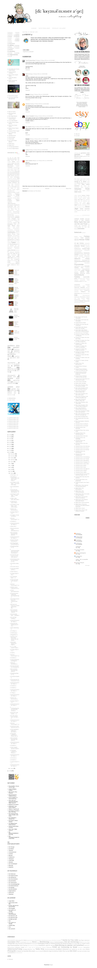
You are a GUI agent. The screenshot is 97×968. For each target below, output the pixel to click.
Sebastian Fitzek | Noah (81, 467)
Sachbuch (84, 232)
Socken (9, 234)
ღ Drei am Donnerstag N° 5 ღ (14, 655)
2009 (10, 770)
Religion (88, 298)
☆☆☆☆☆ (86, 215)
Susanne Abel (77, 190)
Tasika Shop (39, 949)
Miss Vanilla (28, 126)
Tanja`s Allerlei (29, 160)
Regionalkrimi (77, 266)
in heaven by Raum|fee (22, 951)
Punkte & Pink (79, 536)
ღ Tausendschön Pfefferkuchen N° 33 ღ (14, 624)
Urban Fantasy (85, 270)
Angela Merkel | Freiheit (81, 322)
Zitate (14, 253)
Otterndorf (44, 947)
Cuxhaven (15, 168)
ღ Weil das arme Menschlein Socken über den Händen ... (14, 638)
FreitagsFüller (11, 943)
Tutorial (9, 242)
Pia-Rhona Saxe (81, 205)
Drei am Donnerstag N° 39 (16, 338)
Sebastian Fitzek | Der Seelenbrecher (80, 455)
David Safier (79, 180)
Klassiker (76, 255)
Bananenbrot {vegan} (13, 95)
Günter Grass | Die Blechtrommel (80, 364)
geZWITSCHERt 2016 (13, 423)
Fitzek (9, 181)
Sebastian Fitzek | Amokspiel (82, 425)
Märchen (76, 239)
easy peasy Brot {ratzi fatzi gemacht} (13, 98)
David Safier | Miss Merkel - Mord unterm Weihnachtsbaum (82, 330)
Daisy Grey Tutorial (11, 171)
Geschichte (76, 290)
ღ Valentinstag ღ (13, 632)
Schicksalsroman (86, 269)
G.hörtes (10, 36)
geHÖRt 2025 (82, 155)
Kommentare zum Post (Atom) (34, 190)
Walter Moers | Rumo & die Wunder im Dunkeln (81, 510)
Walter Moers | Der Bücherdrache (80, 489)
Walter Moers (77, 192)
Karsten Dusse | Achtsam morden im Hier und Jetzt (81, 376)
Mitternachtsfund (11, 947)
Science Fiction (77, 270)
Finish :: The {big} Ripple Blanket (16, 303)
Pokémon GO (16, 220)
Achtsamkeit (77, 284)
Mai (11, 467)
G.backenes (10, 32)
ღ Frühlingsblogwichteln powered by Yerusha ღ (14, 709)
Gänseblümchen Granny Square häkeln (14, 69)
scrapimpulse (79, 556)
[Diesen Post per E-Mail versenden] (23, 50)
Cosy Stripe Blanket (13, 120)
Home (18, 197)
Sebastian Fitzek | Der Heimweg (82, 446)
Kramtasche (16, 204)
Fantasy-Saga (86, 248)
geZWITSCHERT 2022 (14, 421)
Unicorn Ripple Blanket (14, 148)
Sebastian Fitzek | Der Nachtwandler (80, 452)
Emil (18, 178)
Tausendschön (11, 239)
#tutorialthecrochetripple (56, 940)
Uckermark (76, 301)
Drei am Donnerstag (71, 942)
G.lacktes (9, 39)
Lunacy (27, 149)
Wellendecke (17, 248)
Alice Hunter (77, 178)
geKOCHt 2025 (86, 156)
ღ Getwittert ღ (13, 521)
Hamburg (9, 193)
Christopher (10, 167)
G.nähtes (11, 45)
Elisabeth (14, 178)
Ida (78, 943)
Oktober (12, 457)
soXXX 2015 (12, 383)
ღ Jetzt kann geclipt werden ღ (14, 569)
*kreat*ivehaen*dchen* (31, 60)
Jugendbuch (76, 238)
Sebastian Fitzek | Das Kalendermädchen (80, 433)
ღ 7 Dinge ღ (12, 692)
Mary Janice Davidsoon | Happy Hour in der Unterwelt (82, 411)
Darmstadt (17, 171)
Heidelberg (17, 193)
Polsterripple (11, 138)
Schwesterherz (10, 229)
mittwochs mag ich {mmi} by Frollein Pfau (54, 951)
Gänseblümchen (11, 190)
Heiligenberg (17, 196)
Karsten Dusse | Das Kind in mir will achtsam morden (82, 379)
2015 (10, 442)
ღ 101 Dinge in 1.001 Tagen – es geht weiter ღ (14, 495)
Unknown (28, 103)
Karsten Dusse (80, 183)
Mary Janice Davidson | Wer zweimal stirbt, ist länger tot (82, 406)
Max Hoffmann (83, 203)
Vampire (81, 301)
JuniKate (88, 943)
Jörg (9, 945)
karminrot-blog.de (80, 562)
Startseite (47, 188)
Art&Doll (17, 161)
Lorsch (9, 209)
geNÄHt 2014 (13, 387)
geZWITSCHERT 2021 (14, 419)
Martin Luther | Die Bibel (81, 383)
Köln (15, 206)
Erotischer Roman (79, 246)
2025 (10, 436)
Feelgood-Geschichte (78, 250)
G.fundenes (10, 33)
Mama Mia (17, 209)
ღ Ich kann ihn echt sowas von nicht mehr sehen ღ (14, 556)
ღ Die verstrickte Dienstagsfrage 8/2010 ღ (13, 534)
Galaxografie (34, 943)
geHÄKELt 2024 (13, 346)
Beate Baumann (83, 196)
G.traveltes (10, 53)
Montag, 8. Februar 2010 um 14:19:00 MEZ (43, 116)
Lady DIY (47, 945)
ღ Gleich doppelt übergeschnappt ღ (14, 748)
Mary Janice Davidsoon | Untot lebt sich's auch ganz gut (82, 414)
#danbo (25, 940)
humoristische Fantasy (79, 276)
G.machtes (10, 42)
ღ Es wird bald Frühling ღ (13, 618)
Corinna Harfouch (82, 198)
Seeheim (17, 231)
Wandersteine (10, 247)
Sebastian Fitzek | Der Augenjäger (80, 438)
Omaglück (14, 218)
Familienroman (77, 248)
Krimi (82, 238)
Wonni (27, 73)
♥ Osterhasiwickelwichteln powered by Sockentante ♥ (14, 551)
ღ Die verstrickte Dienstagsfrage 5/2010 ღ (13, 739)
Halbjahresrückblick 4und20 (13, 192)
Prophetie (83, 298)
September (12, 459)
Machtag (53, 945)
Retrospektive (87, 947)
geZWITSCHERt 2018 (13, 426)
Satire (82, 267)
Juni (11, 465)
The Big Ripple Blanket (13, 146)
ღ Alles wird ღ (13, 526)
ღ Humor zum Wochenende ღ (14, 509)
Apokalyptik (87, 284)
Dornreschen (10, 178)
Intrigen (81, 293)
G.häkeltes (16, 35)
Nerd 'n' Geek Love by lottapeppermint (33, 947)
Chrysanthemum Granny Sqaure (12, 118)
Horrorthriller (81, 254)
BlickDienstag (44, 942)
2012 (10, 448)
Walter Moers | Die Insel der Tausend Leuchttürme (81, 497)
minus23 (41, 951)
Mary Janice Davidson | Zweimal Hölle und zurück (81, 408)
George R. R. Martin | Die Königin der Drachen (81, 349)
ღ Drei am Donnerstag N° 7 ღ (14, 519)
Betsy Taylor (78, 222)
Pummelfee (10, 221)
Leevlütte (14, 207)
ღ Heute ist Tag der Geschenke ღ (14, 540)
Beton (38, 942)
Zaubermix (12, 252)
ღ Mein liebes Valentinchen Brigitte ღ (13, 643)
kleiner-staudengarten (81, 553)
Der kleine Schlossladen (13, 177)
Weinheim (10, 248)
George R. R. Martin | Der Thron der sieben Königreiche (82, 341)
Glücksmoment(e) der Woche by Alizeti (61, 943)
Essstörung (10, 179)
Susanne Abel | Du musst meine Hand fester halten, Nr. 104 (82, 474)
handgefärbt (16, 259)
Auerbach (9, 163)
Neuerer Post (25, 188)
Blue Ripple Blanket (13, 116)
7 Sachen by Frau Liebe (69, 940)
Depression (17, 175)
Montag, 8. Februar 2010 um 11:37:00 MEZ (45, 60)
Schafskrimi (87, 267)
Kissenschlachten (14, 945)
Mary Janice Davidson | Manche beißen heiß (81, 391)
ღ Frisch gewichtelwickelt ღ (14, 591)
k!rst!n (9, 260)
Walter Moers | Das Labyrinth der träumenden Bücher (82, 486)
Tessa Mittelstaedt (77, 210)
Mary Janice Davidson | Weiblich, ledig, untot (81, 400)
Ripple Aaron (11, 143)
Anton (13, 161)
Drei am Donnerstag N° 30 (16, 316)
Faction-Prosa (76, 247)
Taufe (18, 238)
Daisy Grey (16, 170)
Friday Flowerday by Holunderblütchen (23, 943)
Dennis (12, 175)
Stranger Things (15, 234)
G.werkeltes (16, 53)
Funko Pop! (10, 186)
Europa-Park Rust (15, 179)
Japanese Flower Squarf (14, 130)
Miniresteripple (12, 137)
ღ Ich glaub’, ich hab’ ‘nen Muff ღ (14, 515)
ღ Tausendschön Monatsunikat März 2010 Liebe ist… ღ (14, 491)
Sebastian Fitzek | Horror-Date (82, 463)
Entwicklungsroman (83, 244)
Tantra (88, 299)
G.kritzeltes (17, 38)
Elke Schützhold (86, 199)
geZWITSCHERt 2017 (13, 424)
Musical (12, 217)
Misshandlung (83, 296)
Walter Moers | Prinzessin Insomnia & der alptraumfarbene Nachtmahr (82, 505)
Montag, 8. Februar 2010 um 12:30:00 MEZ (38, 73)
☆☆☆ (77, 215)
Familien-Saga (87, 247)
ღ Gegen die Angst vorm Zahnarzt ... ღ (14, 581)
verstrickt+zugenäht (11, 263)
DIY (18, 168)
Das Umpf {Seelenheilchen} (13, 172)
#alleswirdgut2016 (11, 362)
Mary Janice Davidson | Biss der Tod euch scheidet (82, 385)
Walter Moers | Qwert (80, 508)
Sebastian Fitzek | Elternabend (82, 460)
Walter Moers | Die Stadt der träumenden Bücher (82, 500)
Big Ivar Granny (12, 111)
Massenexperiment (86, 295)
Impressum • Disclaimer (59, 28)
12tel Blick (16, 157)
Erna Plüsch (84, 942)
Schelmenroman (77, 269)
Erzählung (88, 246)
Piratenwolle (49, 947)
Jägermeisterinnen (12, 203)
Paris (75, 298)
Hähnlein (9, 199)
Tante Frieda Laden (44, 28)
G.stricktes (11, 51)
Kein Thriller (86, 254)
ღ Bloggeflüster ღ (14, 634)
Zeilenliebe (17, 252)
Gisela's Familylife (30, 116)
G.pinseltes (17, 45)
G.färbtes (17, 33)
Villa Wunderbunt (13, 244)
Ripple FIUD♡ (12, 145)
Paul (12, 220)
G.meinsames (11, 43)
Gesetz (81, 290)
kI (11, 260)
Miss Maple (84, 227)
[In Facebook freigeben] (27, 50)
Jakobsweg (85, 293)
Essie (88, 942)
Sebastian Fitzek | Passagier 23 (82, 468)
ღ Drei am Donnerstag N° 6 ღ (14, 584)
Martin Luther (77, 184)
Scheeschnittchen (16, 228)
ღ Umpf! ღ (12, 652)
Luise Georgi (82, 202)
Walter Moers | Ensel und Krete (82, 502)
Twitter (13, 242)
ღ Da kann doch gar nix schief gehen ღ (14, 666)
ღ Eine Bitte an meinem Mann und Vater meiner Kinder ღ (14, 478)
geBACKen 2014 (11, 394)
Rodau (9, 228)
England (75, 288)
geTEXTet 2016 (11, 370)
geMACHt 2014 (12, 392)
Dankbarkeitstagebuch (59, 942)
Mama (12, 209)
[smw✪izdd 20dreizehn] (62, 949)
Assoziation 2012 (14, 942)
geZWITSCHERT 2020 (14, 418)
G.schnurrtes (16, 46)
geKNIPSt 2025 (78, 156)
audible (17, 256)
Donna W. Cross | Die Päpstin (82, 332)
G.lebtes (17, 39)
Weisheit (75, 302)
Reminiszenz (80, 947)
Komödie (81, 255)
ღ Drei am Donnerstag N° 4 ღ (14, 724)
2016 (10, 440)
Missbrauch (76, 296)
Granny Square (15, 189)
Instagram (10, 200)
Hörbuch (17, 199)
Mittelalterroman (77, 260)
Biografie (76, 236)
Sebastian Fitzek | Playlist (81, 470)
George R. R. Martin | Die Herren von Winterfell (81, 346)
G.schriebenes (11, 48)
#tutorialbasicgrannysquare (47, 940)
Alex (18, 158)
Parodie (88, 261)
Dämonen (88, 287)
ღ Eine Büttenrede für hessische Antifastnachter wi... (14, 600)
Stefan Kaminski (85, 208)
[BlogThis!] (24, 50)
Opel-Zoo (9, 220)
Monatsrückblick (11, 216)
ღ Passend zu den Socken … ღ (14, 713)
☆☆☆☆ (80, 215)
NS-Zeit (88, 296)
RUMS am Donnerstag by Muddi (64, 947)
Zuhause (33, 28)
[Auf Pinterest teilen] (28, 50)
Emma (80, 942)
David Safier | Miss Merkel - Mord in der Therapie (82, 328)
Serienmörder (77, 299)
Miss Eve (9, 213)
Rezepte (9, 56)
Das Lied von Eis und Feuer (82, 223)
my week (78, 135)
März (11, 471)
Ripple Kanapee (16, 227)
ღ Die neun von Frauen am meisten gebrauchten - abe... (14, 606)
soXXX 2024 (15, 357)
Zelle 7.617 (10, 253)
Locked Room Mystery (79, 257)
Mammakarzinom (11, 210)
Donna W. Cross (86, 180)
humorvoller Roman (81, 278)
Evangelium (84, 288)
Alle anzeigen (87, 565)
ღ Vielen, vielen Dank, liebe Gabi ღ (14, 499)
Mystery (87, 238)
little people (32, 951)
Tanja (34, 949)
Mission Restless (14, 213)
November (12, 455)
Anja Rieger (81, 940)
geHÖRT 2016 (10, 364)
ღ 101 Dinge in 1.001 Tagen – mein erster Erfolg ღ (14, 505)
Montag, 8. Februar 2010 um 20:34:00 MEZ (38, 149)
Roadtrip (82, 266)
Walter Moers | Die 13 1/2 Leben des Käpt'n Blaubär (82, 494)
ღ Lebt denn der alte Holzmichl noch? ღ (14, 727)
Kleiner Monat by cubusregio (33, 945)
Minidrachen (87, 945)
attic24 (13, 256)
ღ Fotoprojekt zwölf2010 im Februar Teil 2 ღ (14, 735)
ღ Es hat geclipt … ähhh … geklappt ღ (14, 615)
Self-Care (17, 232)
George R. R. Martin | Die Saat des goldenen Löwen (82, 352)
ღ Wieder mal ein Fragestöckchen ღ (14, 588)
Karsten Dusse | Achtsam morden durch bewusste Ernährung (81, 373)
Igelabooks (78, 533)
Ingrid (80, 943)
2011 (10, 450)
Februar (12, 473)
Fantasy (87, 236)
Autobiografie (87, 243)
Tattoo (15, 238)
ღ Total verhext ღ (14, 571)
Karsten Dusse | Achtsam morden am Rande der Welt (81, 369)
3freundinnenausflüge (12, 158)
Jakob (17, 200)
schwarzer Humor (78, 281)
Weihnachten (16, 247)
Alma (9, 160)
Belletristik (77, 232)
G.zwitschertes (13, 54)
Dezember (12, 454)
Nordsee (17, 217)
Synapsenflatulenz (16, 235)
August (12, 461)
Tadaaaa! (9, 236)
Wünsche (17, 250)
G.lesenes (10, 40)
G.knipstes (16, 36)
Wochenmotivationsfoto (50, 949)
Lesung (18, 207)
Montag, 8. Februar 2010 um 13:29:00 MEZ (39, 94)
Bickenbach (17, 164)
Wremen (13, 250)
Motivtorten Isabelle (19, 947)
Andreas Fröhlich (86, 195)
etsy (12, 259)
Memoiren (88, 257)
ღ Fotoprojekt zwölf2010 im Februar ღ (13, 751)
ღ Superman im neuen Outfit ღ (13, 502)
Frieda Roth (10, 185)
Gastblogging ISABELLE (44, 943)
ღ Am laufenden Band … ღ (13, 577)
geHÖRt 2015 (12, 376)
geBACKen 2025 (77, 153)
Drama (81, 236)
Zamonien (80, 228)
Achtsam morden (79, 219)
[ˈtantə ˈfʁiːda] (12, 399)
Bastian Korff (77, 196)
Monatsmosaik (11, 214)
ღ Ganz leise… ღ (14, 474)
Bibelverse (10, 164)
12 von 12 (10, 157)
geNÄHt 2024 (15, 352)
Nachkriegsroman (86, 260)
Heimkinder (76, 291)
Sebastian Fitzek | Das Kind (81, 436)
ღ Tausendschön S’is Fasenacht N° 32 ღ (14, 680)
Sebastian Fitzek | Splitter (81, 472)
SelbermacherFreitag (15, 949)
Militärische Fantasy (82, 258)
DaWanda (52, 942)
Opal (18, 218)
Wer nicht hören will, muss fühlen (16, 310)
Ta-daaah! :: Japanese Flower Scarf (16, 296)
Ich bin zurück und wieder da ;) (16, 331)
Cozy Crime (77, 244)
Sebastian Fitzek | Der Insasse (82, 447)
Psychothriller (79, 264)
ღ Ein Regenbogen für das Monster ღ (14, 544)
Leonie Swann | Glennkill (81, 381)
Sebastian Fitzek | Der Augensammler (80, 441)
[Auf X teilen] (26, 50)
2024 (10, 438)
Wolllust (9, 250)
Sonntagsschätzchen (27, 949)
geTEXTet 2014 (12, 393)
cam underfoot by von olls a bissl (77, 949)
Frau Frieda (78, 540)
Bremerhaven (10, 165)
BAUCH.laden (29, 942)
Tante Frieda (14, 236)
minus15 (37, 951)
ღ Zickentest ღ (13, 757)
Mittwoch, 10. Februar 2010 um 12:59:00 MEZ (42, 160)
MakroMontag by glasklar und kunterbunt (69, 945)
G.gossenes (10, 35)
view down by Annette (82, 951)
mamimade (78, 546)
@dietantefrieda (12, 398)
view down (73, 951)
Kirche (88, 293)
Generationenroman (78, 253)
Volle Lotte (17, 245)
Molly (18, 213)
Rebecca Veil (87, 205)
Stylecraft (10, 235)
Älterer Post (68, 188)
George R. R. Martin (80, 181)
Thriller (87, 240)
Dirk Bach (80, 199)
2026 (10, 434)
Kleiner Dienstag (23, 945)
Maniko (18, 210)
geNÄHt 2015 (13, 378)
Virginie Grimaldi (86, 190)
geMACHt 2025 (77, 157)
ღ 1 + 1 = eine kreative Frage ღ (14, 647)
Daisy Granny (11, 170)
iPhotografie (12, 951)
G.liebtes (17, 40)
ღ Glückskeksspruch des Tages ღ (14, 524)
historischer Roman (85, 273)
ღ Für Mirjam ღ (13, 630)
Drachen (82, 287)
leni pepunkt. (14, 260)
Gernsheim (14, 186)
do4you (88, 949)
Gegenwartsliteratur (77, 251)
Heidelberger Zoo (11, 195)
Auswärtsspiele (23, 942)
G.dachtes (17, 32)
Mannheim (9, 211)
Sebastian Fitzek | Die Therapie (82, 458)
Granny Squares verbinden (12, 72)
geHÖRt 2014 (15, 389)
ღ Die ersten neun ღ (14, 566)
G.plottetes (10, 46)
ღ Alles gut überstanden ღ (13, 663)
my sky (67, 951)
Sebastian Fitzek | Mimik (81, 465)
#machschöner (38, 940)
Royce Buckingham (85, 187)
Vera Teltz (84, 210)
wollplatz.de (13, 264)
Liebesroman (87, 255)
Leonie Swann (87, 183)
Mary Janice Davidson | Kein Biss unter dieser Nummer (82, 388)
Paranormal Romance (80, 261)
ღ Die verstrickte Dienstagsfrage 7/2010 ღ (13, 611)
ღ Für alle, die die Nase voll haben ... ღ (14, 717)
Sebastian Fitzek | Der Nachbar (82, 449)
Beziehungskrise (77, 286)
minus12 (17, 262)
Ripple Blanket (11, 225)
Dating (88, 286)
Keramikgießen (11, 204)
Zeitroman (76, 271)
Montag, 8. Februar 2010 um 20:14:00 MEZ (39, 139)
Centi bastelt (79, 543)
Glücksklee (9, 189)
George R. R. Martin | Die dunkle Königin (81, 344)
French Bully (10, 184)
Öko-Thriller (84, 281)
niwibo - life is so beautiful (82, 559)
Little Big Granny (12, 135)
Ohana (9, 218)
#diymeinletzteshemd (31, 940)
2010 (10, 452)
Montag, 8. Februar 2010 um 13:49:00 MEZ (39, 103)
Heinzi (73, 943)
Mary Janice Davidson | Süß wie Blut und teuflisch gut (82, 397)
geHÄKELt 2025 (85, 153)
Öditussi (17, 264)
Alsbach (12, 160)
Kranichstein (10, 206)
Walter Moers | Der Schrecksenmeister (80, 491)
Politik (79, 298)
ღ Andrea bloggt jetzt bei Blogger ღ (14, 660)
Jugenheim (10, 202)
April (11, 469)
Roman (81, 240)
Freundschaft (17, 184)
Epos (89, 244)
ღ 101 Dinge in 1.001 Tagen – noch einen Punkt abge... (14, 483)
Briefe (84, 286)
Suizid (84, 299)
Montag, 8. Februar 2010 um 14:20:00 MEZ (40, 126)
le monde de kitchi (80, 549)
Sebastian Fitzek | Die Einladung (82, 457)
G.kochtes (10, 38)
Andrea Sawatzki (77, 195)
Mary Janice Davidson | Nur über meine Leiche (82, 394)
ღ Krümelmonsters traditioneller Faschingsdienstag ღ (14, 595)
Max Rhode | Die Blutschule (82, 416)
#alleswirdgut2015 (11, 375)
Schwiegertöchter (11, 231)
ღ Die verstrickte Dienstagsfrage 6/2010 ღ (13, 670)
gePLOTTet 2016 (12, 369)
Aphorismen (87, 940)
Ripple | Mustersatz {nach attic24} (13, 81)
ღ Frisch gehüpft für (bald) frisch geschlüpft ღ (14, 730)
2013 (10, 446)
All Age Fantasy (79, 243)
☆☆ (75, 215)
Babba (12, 163)
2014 (10, 444)
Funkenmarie (17, 185)
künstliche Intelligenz (81, 302)
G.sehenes (17, 48)
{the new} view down (18, 952)
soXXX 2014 (13, 390)
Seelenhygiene (11, 232)
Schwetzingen (16, 229)
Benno (34, 942)
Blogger (51, 964)
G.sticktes (10, 49)
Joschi (83, 943)
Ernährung (79, 288)
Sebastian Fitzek (82, 189)
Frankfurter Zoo (15, 182)
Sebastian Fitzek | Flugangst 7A (82, 462)
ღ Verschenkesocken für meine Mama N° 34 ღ (14, 560)
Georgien (88, 288)
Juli (11, 463)
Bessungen (17, 163)
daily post (10, 257)
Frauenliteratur (87, 250)
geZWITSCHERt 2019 (13, 428)
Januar (11, 768)
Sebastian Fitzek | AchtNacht (82, 424)
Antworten (28, 69)
